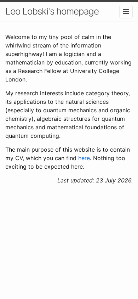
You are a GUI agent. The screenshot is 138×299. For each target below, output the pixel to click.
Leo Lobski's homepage (52, 11)
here (84, 158)
